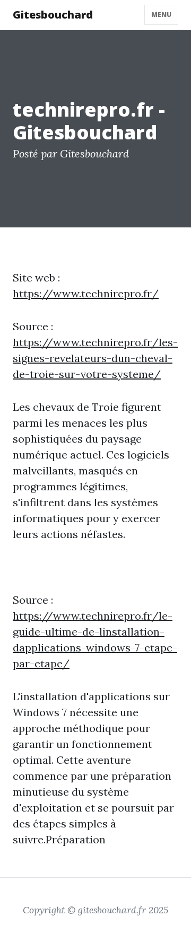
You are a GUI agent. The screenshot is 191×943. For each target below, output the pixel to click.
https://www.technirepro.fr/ (86, 293)
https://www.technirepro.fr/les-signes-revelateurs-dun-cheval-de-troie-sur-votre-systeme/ (95, 358)
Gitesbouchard (53, 14)
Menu (161, 14)
